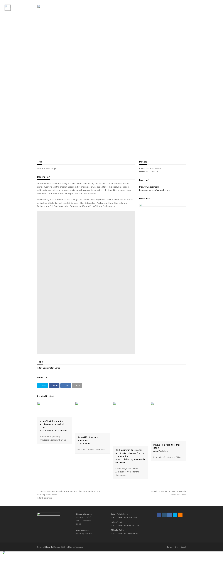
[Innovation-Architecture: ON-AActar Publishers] (168, 439)
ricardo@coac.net (84, 533)
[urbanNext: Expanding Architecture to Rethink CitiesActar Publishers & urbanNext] (54, 415)
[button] (42, 385)
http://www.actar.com (149, 186)
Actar (39, 367)
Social (183, 547)
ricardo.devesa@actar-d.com (124, 517)
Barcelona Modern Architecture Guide (168, 493)
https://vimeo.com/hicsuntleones (154, 190)
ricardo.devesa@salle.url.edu (124, 533)
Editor (57, 367)
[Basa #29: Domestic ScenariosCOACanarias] (92, 431)
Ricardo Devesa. (53, 547)
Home (169, 547)
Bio (176, 547)
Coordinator (48, 367)
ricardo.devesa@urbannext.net (125, 525)
